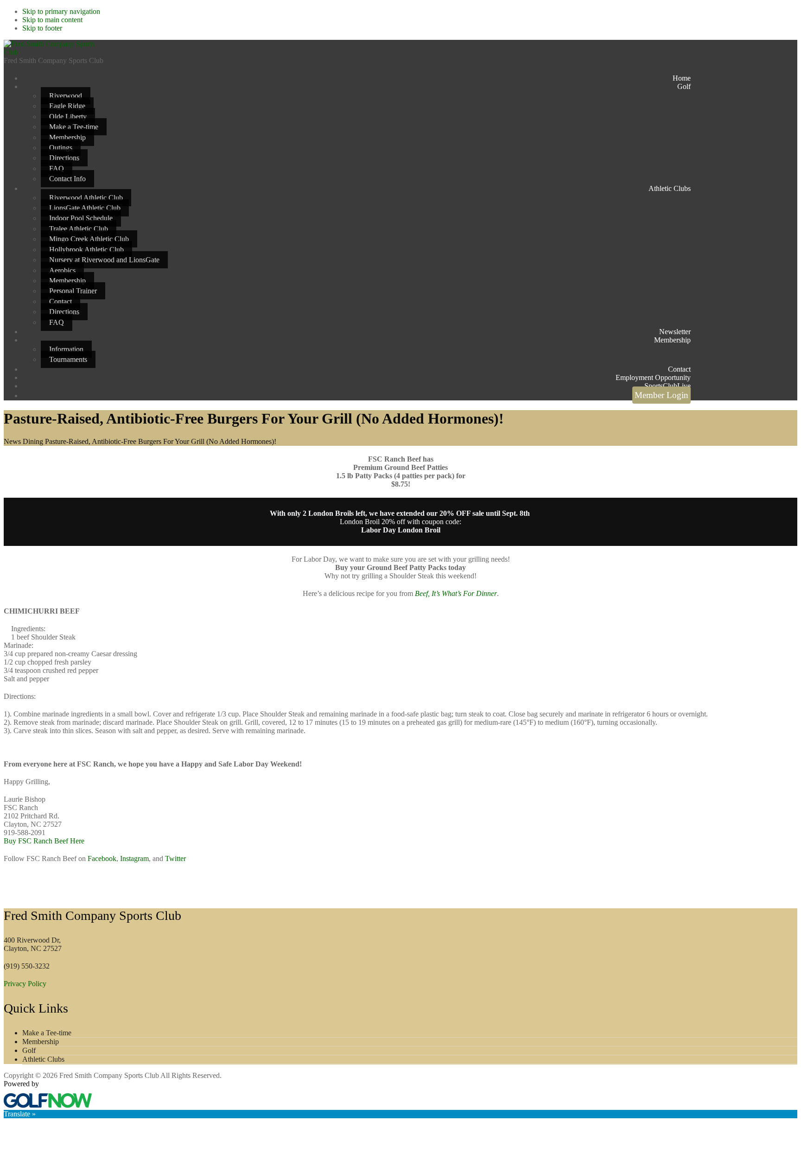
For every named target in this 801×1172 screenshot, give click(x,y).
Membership (40, 1041)
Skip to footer (42, 28)
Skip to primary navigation (61, 11)
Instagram (134, 858)
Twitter (175, 858)
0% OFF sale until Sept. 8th (486, 513)
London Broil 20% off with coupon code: (400, 526)
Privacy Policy (25, 984)
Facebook (102, 858)
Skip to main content (52, 20)
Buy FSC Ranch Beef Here (44, 841)
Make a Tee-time (46, 1033)
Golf (29, 1050)
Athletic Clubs (43, 1059)
